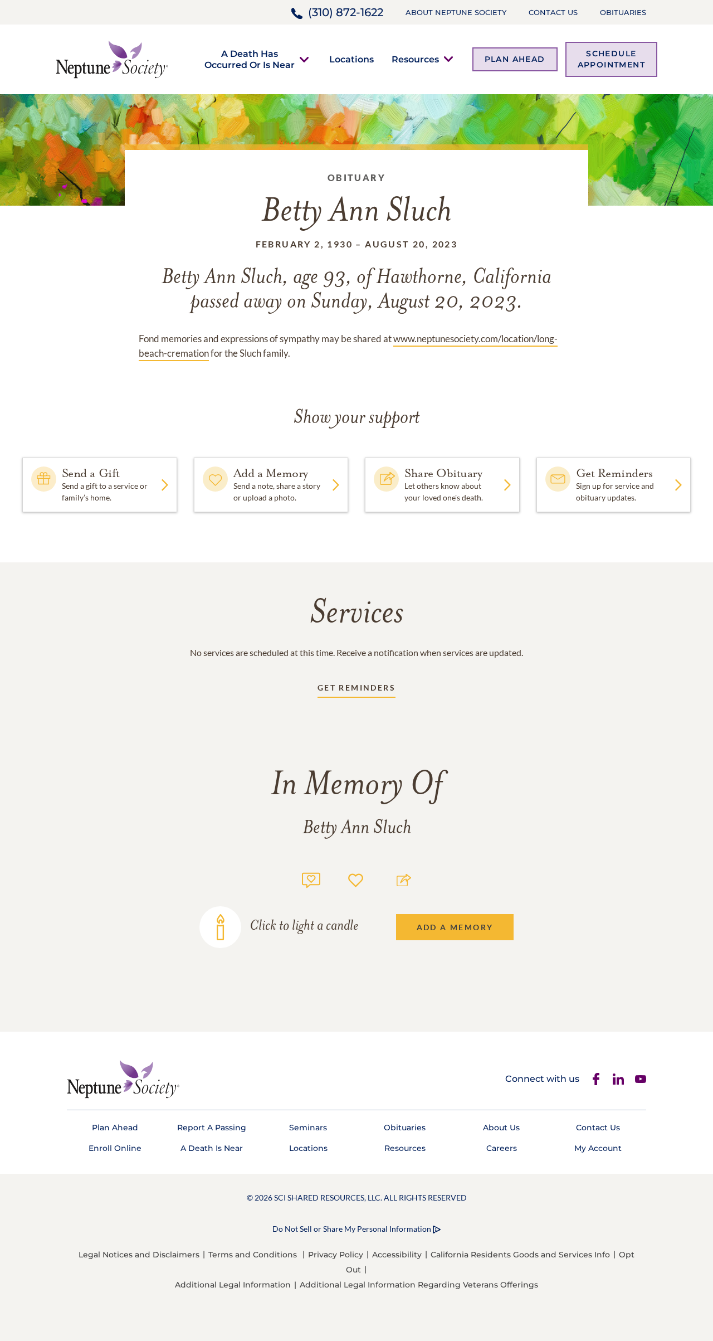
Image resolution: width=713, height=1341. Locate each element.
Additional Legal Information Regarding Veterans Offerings (419, 1285)
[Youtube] (640, 1079)
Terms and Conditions (252, 1255)
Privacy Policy (335, 1255)
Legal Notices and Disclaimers (139, 1255)
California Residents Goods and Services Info (520, 1255)
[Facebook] (596, 1079)
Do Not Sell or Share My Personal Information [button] (351, 1228)
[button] (250, 59)
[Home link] (112, 58)
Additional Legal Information (233, 1285)
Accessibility (397, 1255)
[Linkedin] (618, 1079)
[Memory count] (311, 879)
